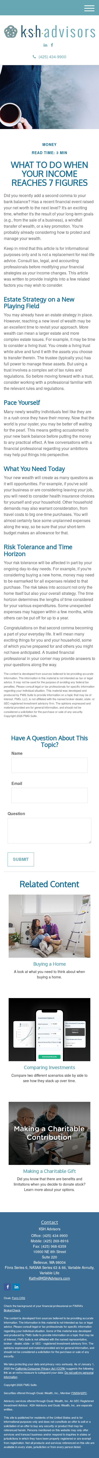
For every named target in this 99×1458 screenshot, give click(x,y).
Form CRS (18, 1298)
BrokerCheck (12, 1310)
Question (16, 813)
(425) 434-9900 (52, 57)
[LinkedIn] (45, 45)
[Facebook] (52, 45)
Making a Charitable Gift (49, 1171)
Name (17, 753)
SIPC (83, 1393)
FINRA (75, 1393)
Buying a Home (49, 964)
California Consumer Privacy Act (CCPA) (40, 1368)
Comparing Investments (49, 1067)
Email (16, 783)
